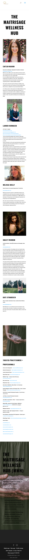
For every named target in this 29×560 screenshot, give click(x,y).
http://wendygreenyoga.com (15, 382)
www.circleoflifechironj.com (18, 367)
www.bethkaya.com (6, 422)
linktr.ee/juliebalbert (6, 401)
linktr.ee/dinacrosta (13, 380)
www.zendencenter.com (7, 190)
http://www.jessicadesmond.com (18, 372)
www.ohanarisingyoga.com (15, 374)
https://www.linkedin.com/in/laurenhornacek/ (11, 133)
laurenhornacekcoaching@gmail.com (9, 132)
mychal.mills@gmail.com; (7, 404)
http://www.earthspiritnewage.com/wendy (18, 418)
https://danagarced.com (7, 386)
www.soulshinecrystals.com (8, 427)
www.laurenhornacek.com (7, 130)
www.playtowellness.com (7, 397)
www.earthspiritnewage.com (8, 433)
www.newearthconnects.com (8, 429)
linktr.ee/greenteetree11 (7, 378)
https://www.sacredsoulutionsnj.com (13, 390)
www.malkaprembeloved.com (16, 408)
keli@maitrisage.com (14, 555)
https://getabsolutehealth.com (17, 370)
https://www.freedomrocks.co (8, 431)
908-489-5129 (13, 557)
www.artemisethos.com (7, 424)
